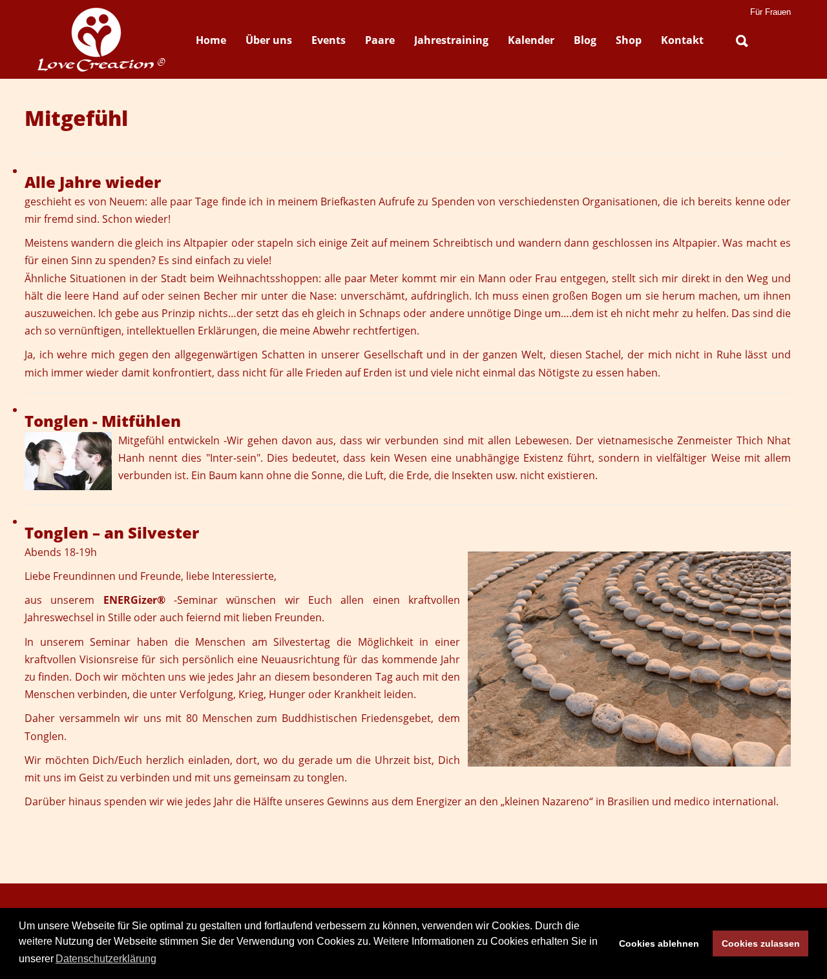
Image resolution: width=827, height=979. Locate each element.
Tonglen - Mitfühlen (103, 420)
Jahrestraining (451, 40)
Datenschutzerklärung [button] (106, 958)
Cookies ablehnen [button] (659, 943)
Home (211, 40)
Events (328, 40)
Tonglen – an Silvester (112, 532)
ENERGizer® (134, 600)
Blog (585, 40)
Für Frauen (770, 12)
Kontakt (682, 40)
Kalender (531, 40)
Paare (380, 40)
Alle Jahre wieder (93, 181)
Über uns (269, 40)
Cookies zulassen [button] (761, 943)
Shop (629, 40)
